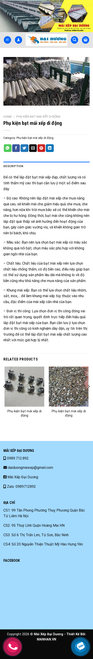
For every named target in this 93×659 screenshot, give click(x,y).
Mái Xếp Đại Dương (22, 477)
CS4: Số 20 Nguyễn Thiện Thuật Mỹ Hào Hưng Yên (43, 544)
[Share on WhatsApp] (8, 148)
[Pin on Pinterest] (41, 148)
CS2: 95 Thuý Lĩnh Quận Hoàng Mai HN (34, 525)
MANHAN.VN (46, 639)
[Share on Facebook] (16, 148)
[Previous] (4, 395)
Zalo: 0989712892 (21, 486)
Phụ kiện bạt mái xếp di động (38, 116)
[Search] (74, 40)
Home (7, 116)
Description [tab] (13, 166)
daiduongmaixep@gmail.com (30, 467)
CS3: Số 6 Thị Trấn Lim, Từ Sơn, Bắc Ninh (36, 535)
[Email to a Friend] (33, 148)
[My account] (18, 40)
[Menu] (7, 40)
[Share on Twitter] (24, 148)
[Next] (88, 395)
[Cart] (85, 40)
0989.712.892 (17, 458)
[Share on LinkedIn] (49, 148)
